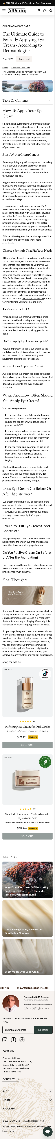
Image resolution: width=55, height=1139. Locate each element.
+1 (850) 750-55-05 (11, 1071)
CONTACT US (10, 1079)
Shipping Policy (44, 1126)
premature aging (34, 611)
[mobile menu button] (4, 10)
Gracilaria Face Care (16, 26)
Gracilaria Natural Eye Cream (36, 274)
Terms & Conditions (26, 1126)
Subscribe (43, 1030)
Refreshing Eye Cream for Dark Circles (27, 727)
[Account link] (39, 10)
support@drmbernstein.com (15, 1068)
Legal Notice (8, 1131)
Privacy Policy (8, 1126)
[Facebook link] (13, 1040)
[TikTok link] (22, 1040)
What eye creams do (33, 298)
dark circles (43, 624)
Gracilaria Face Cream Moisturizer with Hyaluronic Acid (27, 816)
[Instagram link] (4, 1040)
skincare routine (17, 634)
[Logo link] (17, 10)
